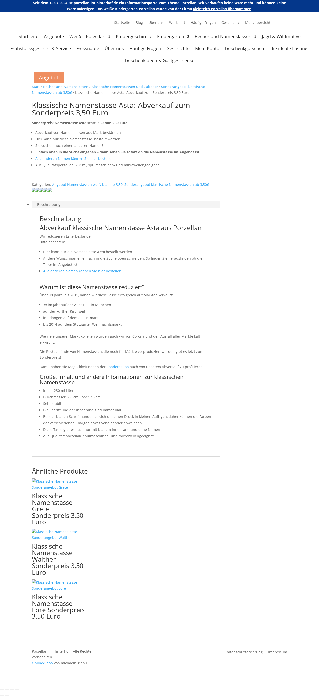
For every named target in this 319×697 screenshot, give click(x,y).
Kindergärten (170, 37)
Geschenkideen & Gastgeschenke (159, 61)
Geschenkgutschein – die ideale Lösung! (267, 49)
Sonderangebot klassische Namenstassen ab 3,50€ (166, 184)
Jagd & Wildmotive (281, 37)
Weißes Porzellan (87, 37)
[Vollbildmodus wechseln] (7, 689)
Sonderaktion (118, 366)
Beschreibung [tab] (48, 204)
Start (36, 86)
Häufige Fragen (203, 23)
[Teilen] (12, 689)
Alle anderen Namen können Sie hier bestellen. (75, 158)
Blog (139, 23)
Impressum (277, 652)
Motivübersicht (257, 23)
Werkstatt (177, 23)
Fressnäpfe (87, 49)
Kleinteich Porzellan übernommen (222, 8)
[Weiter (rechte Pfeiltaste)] (7, 695)
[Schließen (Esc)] (17, 689)
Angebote (54, 37)
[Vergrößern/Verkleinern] (2, 689)
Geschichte (230, 23)
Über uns (156, 23)
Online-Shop (42, 663)
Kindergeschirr (131, 37)
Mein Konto (207, 49)
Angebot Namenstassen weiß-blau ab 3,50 (87, 184)
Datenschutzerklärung (244, 652)
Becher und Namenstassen (223, 37)
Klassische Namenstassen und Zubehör (125, 86)
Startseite (122, 23)
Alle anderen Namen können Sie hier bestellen (82, 271)
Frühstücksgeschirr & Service (40, 49)
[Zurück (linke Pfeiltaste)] (2, 695)
